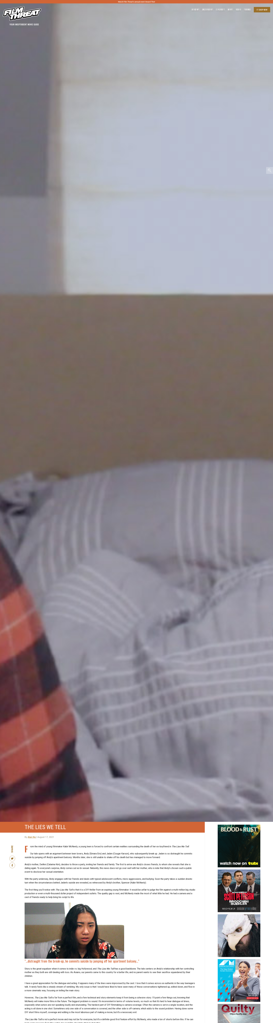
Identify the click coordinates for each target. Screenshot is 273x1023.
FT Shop (262, 9)
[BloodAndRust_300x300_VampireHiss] (239, 826)
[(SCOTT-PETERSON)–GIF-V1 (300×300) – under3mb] (239, 870)
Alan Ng (32, 837)
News (230, 10)
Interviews (207, 10)
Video (238, 10)
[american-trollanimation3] (239, 915)
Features (220, 10)
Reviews (195, 10)
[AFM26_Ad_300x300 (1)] (239, 960)
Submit (247, 10)
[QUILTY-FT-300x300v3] (239, 1005)
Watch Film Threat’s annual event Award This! (136, 2)
